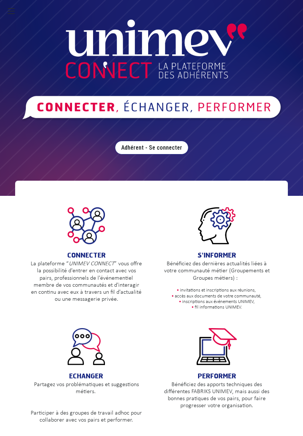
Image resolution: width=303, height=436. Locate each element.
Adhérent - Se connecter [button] (151, 147)
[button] (11, 11)
